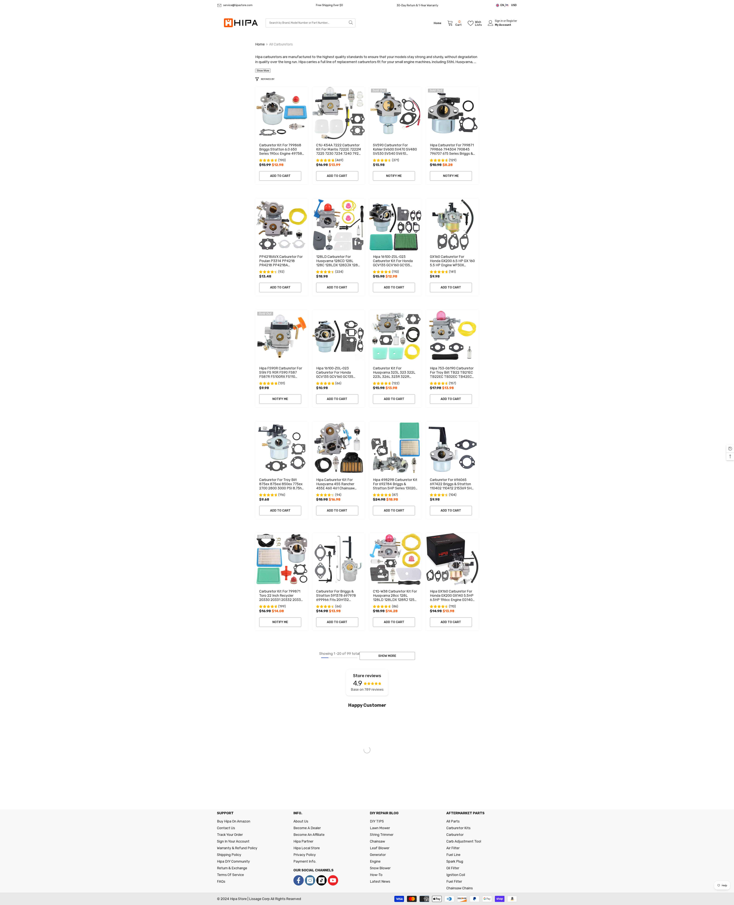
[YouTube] (333, 880)
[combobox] (306, 23)
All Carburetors (281, 44)
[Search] (310, 23)
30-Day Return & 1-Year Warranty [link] (417, 5)
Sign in (499, 21)
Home (260, 44)
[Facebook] (298, 880)
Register (512, 21)
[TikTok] (321, 880)
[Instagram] (310, 880)
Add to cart (280, 176)
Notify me (394, 176)
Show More (263, 70)
